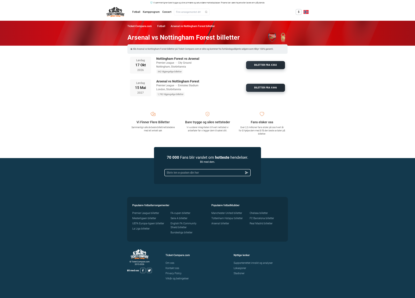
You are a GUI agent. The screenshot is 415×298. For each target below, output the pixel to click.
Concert (166, 11)
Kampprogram (151, 11)
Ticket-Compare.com (139, 26)
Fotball (136, 11)
